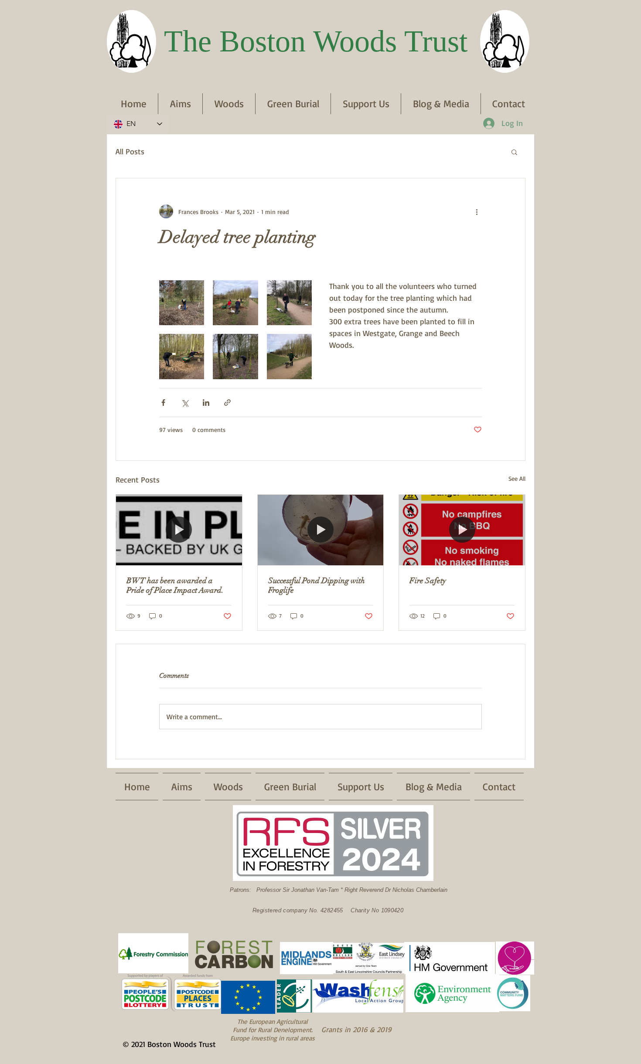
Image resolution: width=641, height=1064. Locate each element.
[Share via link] (227, 402)
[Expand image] (181, 302)
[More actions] (476, 211)
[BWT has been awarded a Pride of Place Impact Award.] (179, 530)
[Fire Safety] (462, 530)
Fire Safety (427, 580)
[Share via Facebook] (163, 402)
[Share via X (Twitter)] (185, 402)
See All (516, 478)
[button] (514, 151)
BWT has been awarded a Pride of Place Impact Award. (175, 585)
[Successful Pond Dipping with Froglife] (321, 530)
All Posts (130, 151)
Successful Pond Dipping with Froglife (316, 585)
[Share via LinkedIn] (206, 402)
